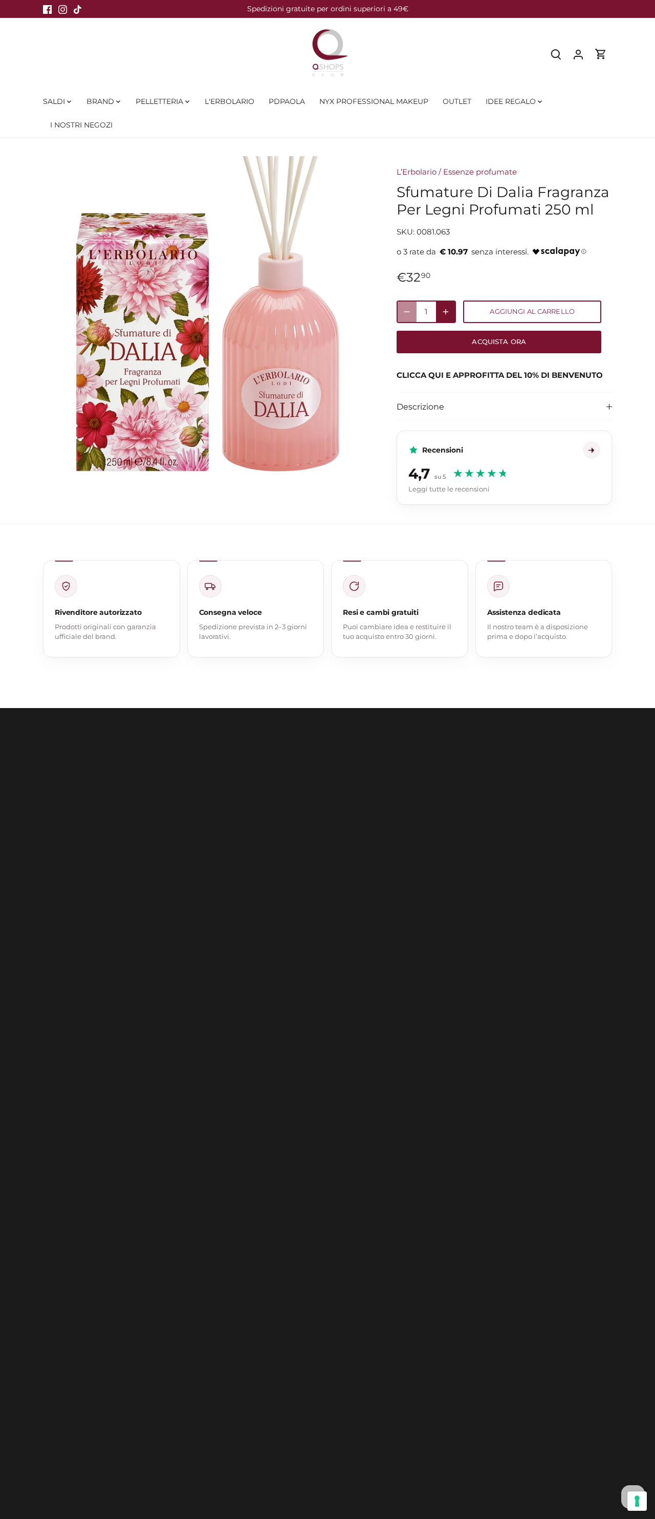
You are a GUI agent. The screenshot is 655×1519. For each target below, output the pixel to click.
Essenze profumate (480, 172)
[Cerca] (555, 54)
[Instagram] (62, 9)
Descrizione (420, 407)
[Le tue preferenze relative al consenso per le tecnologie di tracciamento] (637, 1501)
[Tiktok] (77, 9)
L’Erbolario (416, 172)
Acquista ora (499, 342)
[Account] (578, 54)
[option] (208, 321)
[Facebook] (47, 9)
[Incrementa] (445, 312)
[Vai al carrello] (601, 54)
